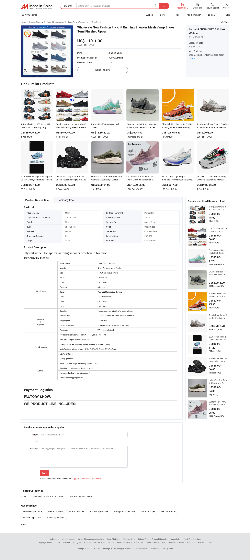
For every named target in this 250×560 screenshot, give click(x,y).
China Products (68, 539)
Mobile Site (187, 539)
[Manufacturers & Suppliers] (36, 6)
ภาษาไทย (172, 542)
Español (66, 542)
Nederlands (130, 542)
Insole (23, 496)
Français (87, 542)
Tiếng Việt (191, 542)
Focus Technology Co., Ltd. (106, 548)
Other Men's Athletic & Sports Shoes (48, 496)
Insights (198, 539)
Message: (33, 448)
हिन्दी (164, 542)
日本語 (156, 542)
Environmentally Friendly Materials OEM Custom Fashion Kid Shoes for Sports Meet (217, 273)
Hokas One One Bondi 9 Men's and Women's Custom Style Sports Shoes (218, 381)
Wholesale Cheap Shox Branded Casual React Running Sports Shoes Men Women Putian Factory (218, 360)
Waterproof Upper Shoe (124, 511)
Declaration (154, 548)
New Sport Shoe (55, 511)
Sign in (226, 7)
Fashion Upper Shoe (32, 517)
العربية (140, 542)
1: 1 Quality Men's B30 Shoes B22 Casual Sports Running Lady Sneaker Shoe (217, 208)
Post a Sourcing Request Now (89, 478)
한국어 (148, 542)
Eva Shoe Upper (148, 511)
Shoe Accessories (76, 511)
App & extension (194, 14)
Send (44, 473)
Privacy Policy (167, 548)
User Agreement (141, 548)
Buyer (162, 14)
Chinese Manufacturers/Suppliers (91, 539)
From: (35, 434)
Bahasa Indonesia (205, 542)
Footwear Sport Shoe (32, 511)
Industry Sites (143, 539)
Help (177, 14)
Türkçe (181, 542)
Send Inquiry (102, 69)
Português (77, 542)
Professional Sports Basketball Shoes (217, 251)
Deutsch (120, 542)
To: (37, 441)
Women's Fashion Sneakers (81, 496)
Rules (227, 14)
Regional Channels (159, 539)
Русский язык (99, 542)
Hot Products (54, 539)
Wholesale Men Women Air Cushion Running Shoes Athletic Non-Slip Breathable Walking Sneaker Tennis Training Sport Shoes (218, 295)
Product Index (175, 539)
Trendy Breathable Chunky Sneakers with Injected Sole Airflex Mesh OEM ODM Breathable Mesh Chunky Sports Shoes (218, 316)
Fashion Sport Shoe (99, 511)
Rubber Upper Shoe (55, 517)
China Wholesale (113, 539)
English (57, 542)
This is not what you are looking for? (56, 478)
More (191, 58)
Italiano (111, 542)
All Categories (31, 14)
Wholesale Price (129, 539)
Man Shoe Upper (168, 511)
